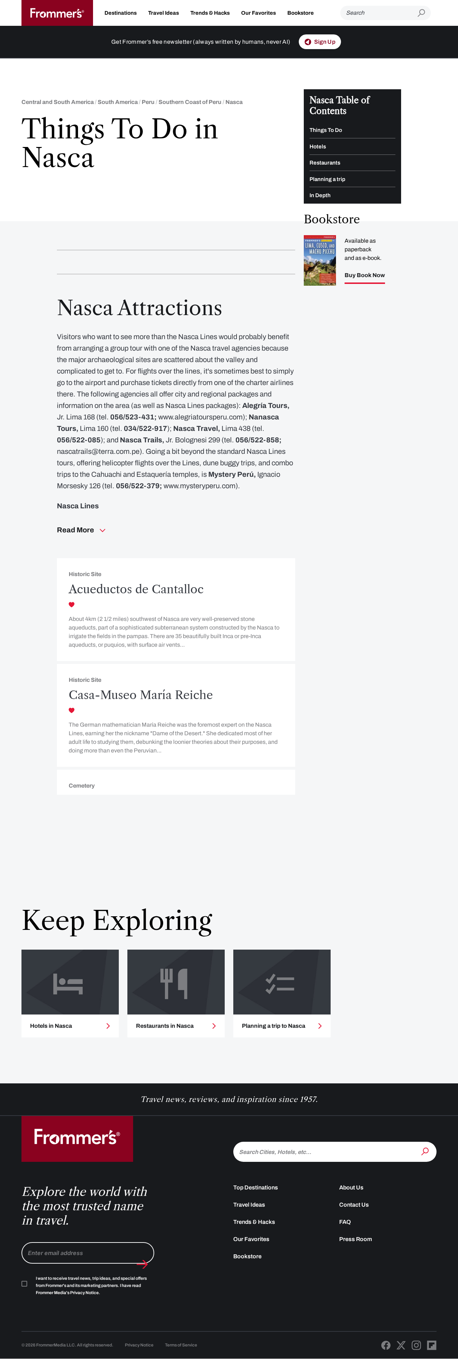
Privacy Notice (139, 1345)
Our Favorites (258, 13)
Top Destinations (255, 1187)
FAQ (345, 1222)
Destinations (120, 13)
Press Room (355, 1239)
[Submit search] (424, 13)
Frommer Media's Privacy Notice (67, 1292)
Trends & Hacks (210, 13)
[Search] (426, 1151)
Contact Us (354, 1205)
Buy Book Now (365, 275)
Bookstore (300, 13)
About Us (351, 1187)
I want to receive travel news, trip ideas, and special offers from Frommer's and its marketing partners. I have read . (91, 1285)
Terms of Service (181, 1345)
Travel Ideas (163, 13)
